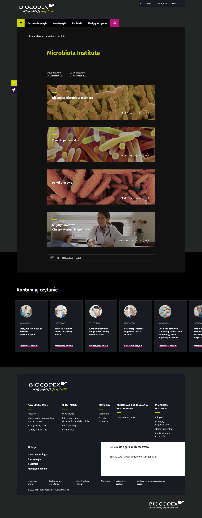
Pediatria (77, 23)
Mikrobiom (67, 257)
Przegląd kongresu (103, 419)
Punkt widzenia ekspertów (162, 435)
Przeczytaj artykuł (29, 345)
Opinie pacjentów (164, 429)
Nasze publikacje (38, 405)
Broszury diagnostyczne (162, 423)
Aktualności (33, 413)
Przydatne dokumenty (162, 407)
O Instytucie (161, 3)
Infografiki (160, 417)
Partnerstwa (68, 429)
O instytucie (69, 405)
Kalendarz (104, 413)
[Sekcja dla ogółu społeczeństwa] (114, 23)
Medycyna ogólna (97, 23)
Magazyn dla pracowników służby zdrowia (41, 419)
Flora (78, 257)
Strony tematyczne (37, 425)
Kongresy (104, 405)
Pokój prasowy (69, 425)
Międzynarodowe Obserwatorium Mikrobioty (75, 419)
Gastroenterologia (37, 23)
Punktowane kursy (126, 417)
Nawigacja (105, 481)
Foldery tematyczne (37, 429)
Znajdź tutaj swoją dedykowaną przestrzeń (133, 456)
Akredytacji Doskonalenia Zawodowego (132, 407)
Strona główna (36, 36)
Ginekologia (59, 23)
